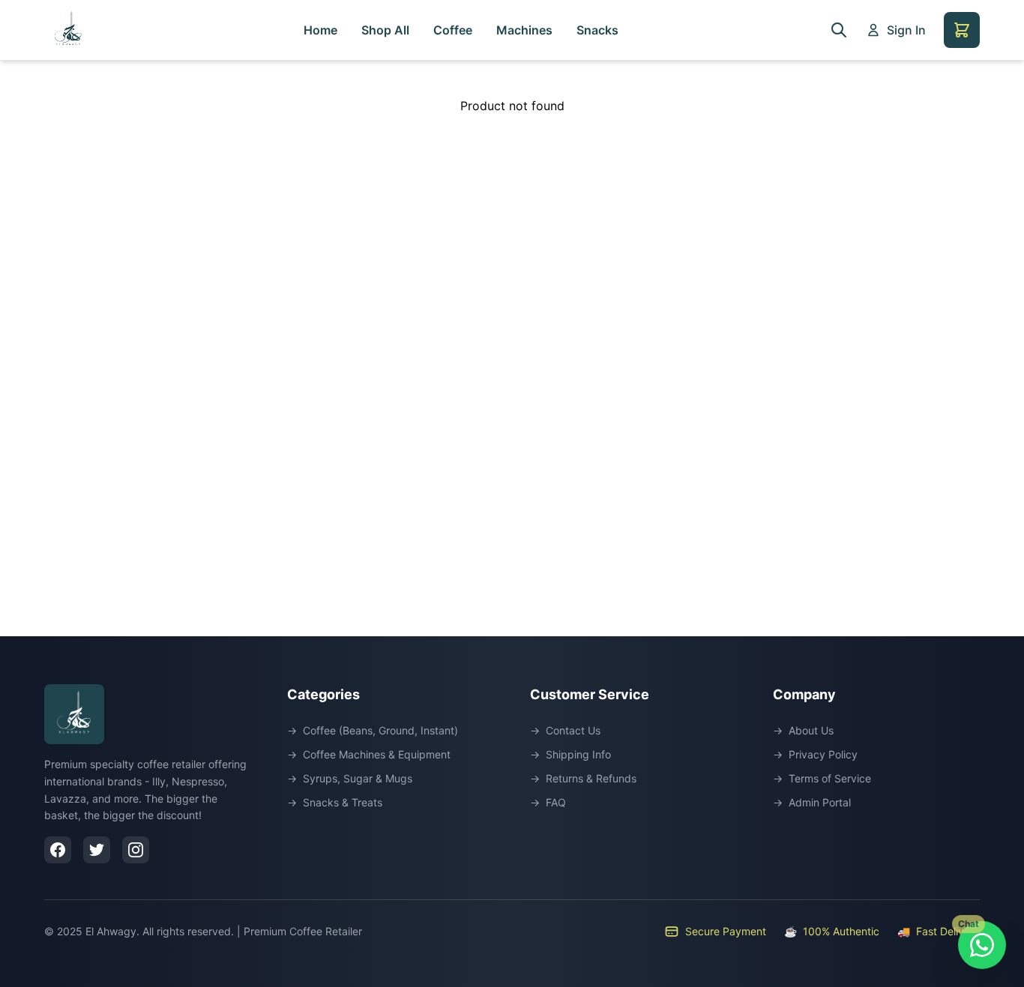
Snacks (597, 29)
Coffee (452, 29)
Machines (524, 29)
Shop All (385, 29)
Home (320, 29)
